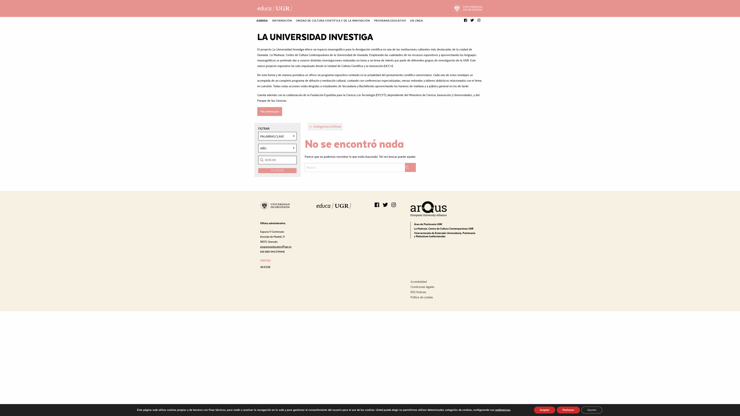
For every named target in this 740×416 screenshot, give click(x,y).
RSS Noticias (418, 292)
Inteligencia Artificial (327, 126)
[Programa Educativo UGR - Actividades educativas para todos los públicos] (274, 8)
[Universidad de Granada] (468, 8)
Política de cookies (421, 297)
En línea (416, 20)
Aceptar (544, 410)
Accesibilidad (418, 281)
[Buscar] (410, 167)
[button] (465, 20)
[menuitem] (262, 20)
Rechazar (568, 410)
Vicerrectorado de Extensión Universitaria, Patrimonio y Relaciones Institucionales (444, 234)
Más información (270, 111)
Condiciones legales (422, 287)
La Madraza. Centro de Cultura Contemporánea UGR (443, 228)
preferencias (502, 410)
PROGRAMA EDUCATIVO (390, 20)
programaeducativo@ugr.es (275, 246)
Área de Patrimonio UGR (428, 224)
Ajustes (591, 410)
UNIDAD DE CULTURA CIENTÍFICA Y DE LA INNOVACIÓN (333, 20)
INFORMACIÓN (282, 20)
